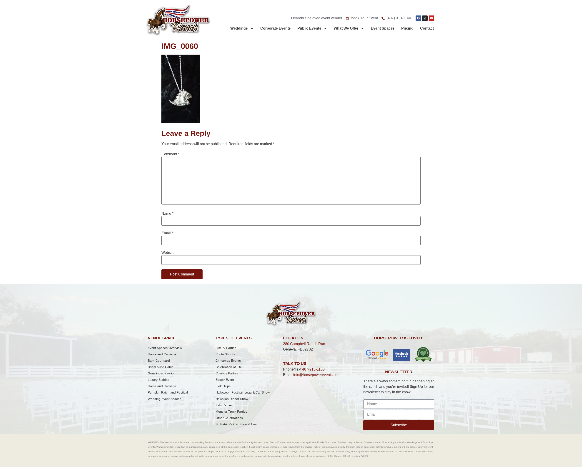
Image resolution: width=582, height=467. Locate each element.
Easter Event (225, 379)
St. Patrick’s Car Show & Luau (237, 424)
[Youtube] (431, 18)
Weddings (239, 28)
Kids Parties (224, 405)
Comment (170, 154)
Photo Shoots (225, 354)
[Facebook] (418, 18)
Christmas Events (228, 360)
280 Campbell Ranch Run (304, 344)
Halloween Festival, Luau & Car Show (243, 392)
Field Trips (223, 386)
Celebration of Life (229, 367)
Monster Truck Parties (231, 411)
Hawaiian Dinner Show (232, 399)
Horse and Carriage (162, 354)
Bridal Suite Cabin (160, 367)
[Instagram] (425, 18)
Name (167, 213)
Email (167, 233)
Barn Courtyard (159, 360)
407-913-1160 (313, 369)
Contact (427, 28)
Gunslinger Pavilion (162, 373)
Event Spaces (383, 28)
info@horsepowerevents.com (316, 375)
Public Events (309, 28)
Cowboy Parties (227, 373)
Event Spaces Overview (165, 348)
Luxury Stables (158, 379)
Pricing (407, 28)
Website (168, 253)
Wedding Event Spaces (164, 399)
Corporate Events (275, 28)
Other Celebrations (229, 418)
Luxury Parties (226, 348)
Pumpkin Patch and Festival (168, 392)
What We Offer (346, 28)
